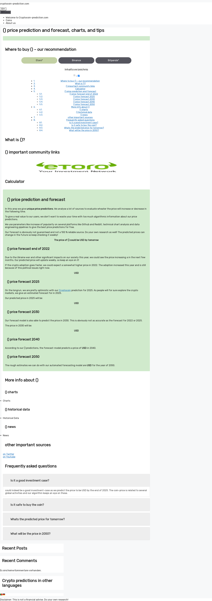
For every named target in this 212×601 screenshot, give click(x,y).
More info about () (80, 107)
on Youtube (9, 456)
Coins (9, 20)
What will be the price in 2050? (84, 130)
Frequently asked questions (80, 120)
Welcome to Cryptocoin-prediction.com (27, 17)
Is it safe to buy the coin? (84, 125)
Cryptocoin (65, 290)
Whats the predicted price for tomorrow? (84, 127)
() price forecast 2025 (84, 96)
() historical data (84, 112)
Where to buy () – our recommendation (80, 81)
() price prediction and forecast (80, 91)
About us (11, 23)
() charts (84, 109)
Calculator (80, 88)
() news (84, 114)
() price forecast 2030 (84, 99)
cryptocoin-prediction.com (14, 3)
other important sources (80, 117)
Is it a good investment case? (83, 122)
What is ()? (80, 83)
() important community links (80, 86)
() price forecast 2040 (84, 101)
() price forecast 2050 (84, 104)
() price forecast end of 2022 (84, 94)
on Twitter (8, 454)
